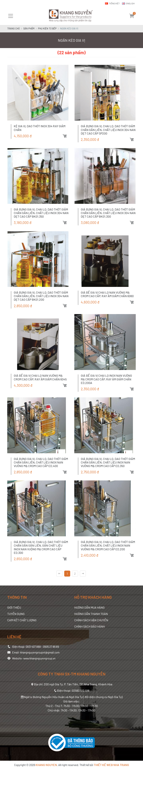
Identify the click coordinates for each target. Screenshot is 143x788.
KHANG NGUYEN (46, 765)
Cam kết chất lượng (21, 620)
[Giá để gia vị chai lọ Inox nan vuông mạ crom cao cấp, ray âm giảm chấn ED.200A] (105, 342)
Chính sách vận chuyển (91, 620)
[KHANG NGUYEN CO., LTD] (71, 16)
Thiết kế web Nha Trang (111, 765)
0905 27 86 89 (51, 646)
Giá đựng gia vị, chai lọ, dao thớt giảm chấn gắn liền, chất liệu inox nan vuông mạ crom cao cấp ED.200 (108, 545)
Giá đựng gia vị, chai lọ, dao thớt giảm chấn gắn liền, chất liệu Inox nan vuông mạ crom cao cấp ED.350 (108, 462)
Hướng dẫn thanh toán (91, 613)
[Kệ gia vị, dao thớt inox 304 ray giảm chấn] (38, 93)
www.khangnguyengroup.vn (39, 658)
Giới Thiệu (14, 607)
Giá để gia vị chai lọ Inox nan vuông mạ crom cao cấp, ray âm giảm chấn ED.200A (106, 379)
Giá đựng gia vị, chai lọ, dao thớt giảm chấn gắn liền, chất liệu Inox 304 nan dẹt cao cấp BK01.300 (108, 213)
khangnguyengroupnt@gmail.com (40, 652)
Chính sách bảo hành (89, 626)
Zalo (140, 239)
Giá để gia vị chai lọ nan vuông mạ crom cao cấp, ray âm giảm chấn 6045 (40, 377)
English (130, 3)
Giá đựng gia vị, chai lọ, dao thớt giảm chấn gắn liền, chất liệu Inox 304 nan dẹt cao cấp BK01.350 (41, 213)
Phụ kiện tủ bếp (47, 28)
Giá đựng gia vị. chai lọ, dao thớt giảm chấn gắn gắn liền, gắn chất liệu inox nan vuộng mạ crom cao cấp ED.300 (41, 547)
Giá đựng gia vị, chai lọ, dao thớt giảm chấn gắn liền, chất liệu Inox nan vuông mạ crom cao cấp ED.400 (41, 462)
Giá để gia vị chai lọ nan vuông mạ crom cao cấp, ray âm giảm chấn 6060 (107, 294)
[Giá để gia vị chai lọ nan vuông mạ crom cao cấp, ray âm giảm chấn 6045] (38, 342)
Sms (140, 252)
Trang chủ (13, 28)
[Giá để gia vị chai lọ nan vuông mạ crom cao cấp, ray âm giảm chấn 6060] (105, 259)
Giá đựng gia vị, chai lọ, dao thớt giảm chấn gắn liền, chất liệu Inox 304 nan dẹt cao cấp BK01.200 (41, 296)
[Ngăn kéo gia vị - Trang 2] (83, 574)
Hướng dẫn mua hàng (89, 607)
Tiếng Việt (114, 3)
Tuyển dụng (16, 613)
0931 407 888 (33, 646)
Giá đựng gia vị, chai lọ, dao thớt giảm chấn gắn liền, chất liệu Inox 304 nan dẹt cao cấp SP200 (108, 129)
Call (140, 246)
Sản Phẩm (28, 28)
